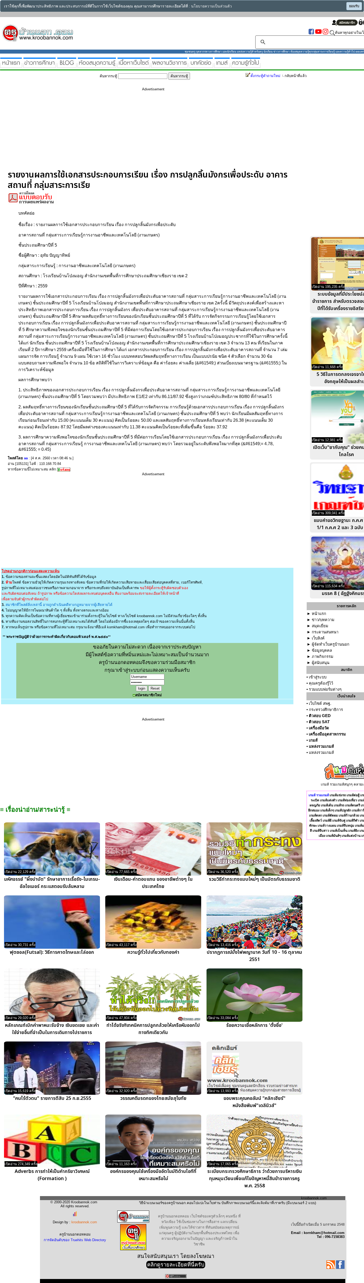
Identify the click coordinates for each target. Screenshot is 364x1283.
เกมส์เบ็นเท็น (338, 830)
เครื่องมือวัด (319, 728)
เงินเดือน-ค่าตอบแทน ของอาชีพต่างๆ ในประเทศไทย (153, 883)
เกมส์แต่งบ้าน (351, 836)
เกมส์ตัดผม (330, 815)
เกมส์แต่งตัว (328, 800)
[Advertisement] (153, 132)
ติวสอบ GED (320, 716)
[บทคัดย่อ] (201, 65)
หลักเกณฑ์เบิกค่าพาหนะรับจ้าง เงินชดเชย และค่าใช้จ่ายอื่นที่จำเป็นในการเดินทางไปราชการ (52, 1029)
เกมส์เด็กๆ (327, 810)
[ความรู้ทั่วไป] (245, 65)
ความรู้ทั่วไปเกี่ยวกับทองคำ (153, 952)
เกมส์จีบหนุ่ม (345, 825)
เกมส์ (313, 740)
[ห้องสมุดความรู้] (97, 65)
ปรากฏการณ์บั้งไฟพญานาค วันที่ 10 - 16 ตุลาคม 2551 (254, 956)
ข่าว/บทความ (323, 620)
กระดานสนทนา (325, 632)
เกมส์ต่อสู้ (353, 795)
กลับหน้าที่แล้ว (295, 76)
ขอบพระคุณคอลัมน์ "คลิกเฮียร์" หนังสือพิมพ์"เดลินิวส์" (254, 1102)
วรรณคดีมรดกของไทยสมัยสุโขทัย (153, 1098)
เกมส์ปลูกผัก (343, 810)
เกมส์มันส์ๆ (333, 836)
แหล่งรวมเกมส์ (321, 746)
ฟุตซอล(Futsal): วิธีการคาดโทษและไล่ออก (52, 952)
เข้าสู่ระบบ (317, 677)
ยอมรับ (354, 6)
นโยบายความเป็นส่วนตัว (211, 6)
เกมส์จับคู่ (338, 820)
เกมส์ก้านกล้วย (349, 815)
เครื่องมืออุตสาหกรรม (327, 734)
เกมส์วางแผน (327, 825)
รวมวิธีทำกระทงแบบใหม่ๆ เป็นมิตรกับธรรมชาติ (254, 879)
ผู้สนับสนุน (320, 663)
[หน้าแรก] (11, 65)
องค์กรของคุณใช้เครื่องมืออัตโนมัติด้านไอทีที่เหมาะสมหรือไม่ (153, 1175)
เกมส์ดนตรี (352, 805)
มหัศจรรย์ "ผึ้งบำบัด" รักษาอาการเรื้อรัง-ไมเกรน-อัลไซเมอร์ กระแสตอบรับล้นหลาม (52, 883)
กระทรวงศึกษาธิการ (326, 709)
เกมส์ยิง (353, 830)
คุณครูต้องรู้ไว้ (321, 683)
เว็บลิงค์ (318, 638)
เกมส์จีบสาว (321, 830)
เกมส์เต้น (327, 805)
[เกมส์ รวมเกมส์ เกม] (222, 65)
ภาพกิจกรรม (322, 656)
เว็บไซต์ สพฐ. (320, 703)
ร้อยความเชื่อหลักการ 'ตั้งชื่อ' (254, 1025)
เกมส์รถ (339, 805)
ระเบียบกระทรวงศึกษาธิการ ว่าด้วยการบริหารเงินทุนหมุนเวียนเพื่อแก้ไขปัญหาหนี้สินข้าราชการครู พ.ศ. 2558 (254, 1178)
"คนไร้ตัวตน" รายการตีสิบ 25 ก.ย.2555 (52, 1098)
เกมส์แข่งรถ (338, 795)
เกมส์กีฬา (352, 820)
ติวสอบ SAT (319, 722)
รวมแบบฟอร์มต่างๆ (325, 689)
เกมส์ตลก (315, 815)
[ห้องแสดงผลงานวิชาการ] (169, 65)
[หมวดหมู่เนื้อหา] (133, 65)
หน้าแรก (319, 614)
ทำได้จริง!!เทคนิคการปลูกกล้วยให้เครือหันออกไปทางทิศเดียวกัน (153, 1029)
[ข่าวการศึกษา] (39, 65)
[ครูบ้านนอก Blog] (66, 65)
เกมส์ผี (327, 820)
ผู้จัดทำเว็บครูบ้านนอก (330, 644)
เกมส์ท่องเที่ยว (347, 800)
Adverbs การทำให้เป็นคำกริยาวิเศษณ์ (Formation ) (52, 1175)
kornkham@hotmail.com (126, 627)
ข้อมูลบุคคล (322, 650)
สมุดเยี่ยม (320, 626)
